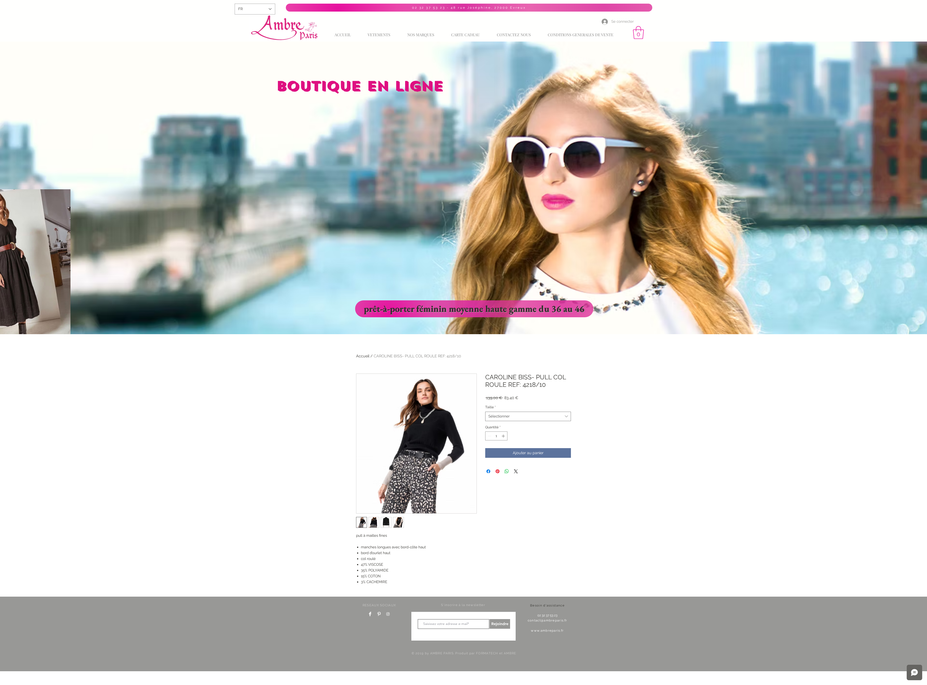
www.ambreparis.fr (547, 630)
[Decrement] (489, 436)
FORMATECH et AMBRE (496, 653)
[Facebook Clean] (370, 614)
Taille (490, 407)
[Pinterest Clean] (379, 614)
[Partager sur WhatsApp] (507, 471)
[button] (638, 32)
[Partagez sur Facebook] (488, 471)
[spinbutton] (496, 436)
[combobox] (528, 416)
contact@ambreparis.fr (547, 620)
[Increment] (504, 436)
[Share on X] (516, 471)
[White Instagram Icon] (388, 614)
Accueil (362, 356)
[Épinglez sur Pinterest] (497, 471)
